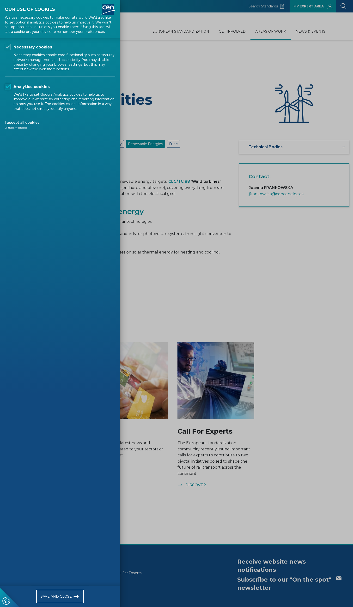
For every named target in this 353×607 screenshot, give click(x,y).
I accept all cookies (22, 122)
